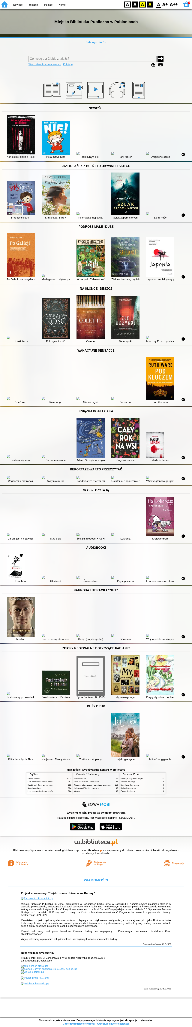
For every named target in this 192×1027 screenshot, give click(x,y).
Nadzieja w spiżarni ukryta (132, 779)
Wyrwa (77, 791)
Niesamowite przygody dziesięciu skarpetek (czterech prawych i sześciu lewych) (108, 785)
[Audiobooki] (74, 98)
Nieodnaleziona (34, 788)
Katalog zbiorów (96, 42)
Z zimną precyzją (128, 782)
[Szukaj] (161, 59)
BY (150, 4)
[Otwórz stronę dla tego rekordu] (22, 135)
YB (142, 4)
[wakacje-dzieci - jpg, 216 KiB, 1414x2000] (32, 971)
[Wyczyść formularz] (153, 65)
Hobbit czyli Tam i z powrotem (40, 785)
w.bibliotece (93, 850)
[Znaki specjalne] (161, 65)
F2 (174, 4)
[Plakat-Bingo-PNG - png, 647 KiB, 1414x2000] (35, 977)
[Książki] (53, 98)
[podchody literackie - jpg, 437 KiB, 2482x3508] (35, 983)
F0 (158, 4)
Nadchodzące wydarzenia (37, 952)
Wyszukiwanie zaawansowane (44, 64)
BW (135, 4)
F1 (165, 4)
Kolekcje (68, 64)
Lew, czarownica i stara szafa (40, 782)
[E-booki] (139, 98)
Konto (62, 4)
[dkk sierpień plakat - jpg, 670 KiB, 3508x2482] (34, 965)
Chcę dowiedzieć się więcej (79, 1023)
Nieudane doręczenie (130, 785)
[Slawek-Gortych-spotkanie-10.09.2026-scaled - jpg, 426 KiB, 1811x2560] (49, 968)
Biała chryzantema (128, 788)
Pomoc (48, 4)
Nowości (18, 4)
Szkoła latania (34, 779)
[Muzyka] (118, 98)
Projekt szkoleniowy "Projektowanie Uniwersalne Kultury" (58, 893)
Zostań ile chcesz (128, 791)
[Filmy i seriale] (96, 98)
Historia (33, 4)
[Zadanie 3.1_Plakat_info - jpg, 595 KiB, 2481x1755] (37, 898)
